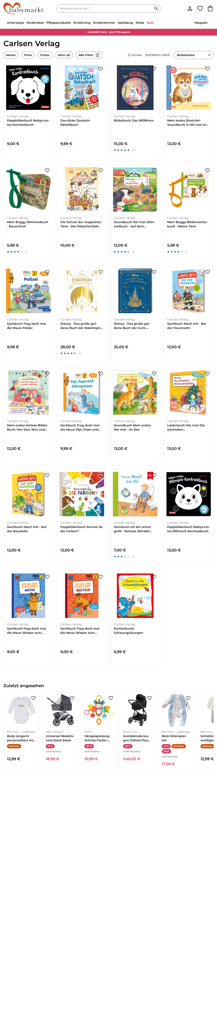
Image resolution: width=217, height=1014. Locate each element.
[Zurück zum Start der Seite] (207, 983)
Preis (28, 55)
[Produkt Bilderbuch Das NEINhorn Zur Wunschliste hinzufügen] (154, 69)
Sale (150, 23)
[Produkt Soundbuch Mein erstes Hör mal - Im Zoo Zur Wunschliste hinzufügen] (154, 373)
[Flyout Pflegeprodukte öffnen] (72, 23)
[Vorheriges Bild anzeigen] (8, 87)
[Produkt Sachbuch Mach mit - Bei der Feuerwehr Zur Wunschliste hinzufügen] (207, 272)
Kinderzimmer (104, 23)
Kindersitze (35, 23)
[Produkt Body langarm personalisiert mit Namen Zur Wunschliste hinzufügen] (33, 698)
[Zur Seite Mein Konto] (189, 8)
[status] (105, 8)
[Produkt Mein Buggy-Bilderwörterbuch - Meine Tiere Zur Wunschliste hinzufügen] (207, 170)
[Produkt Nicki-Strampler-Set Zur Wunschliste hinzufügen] (188, 698)
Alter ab (64, 55)
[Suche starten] (156, 8)
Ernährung (82, 23)
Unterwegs (15, 23)
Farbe (44, 55)
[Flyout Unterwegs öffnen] (25, 23)
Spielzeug (125, 23)
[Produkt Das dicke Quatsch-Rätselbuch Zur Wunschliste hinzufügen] (100, 69)
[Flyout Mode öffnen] (145, 23)
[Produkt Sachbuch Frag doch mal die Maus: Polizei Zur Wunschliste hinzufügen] (47, 272)
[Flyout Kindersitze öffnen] (45, 23)
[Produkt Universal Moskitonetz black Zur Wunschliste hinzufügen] (72, 698)
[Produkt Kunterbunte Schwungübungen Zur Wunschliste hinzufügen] (154, 577)
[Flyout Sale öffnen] (154, 23)
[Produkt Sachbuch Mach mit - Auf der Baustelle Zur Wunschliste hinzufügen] (47, 475)
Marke (11, 55)
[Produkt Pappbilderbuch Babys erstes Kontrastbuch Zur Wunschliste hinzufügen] (47, 69)
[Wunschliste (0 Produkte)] (200, 8)
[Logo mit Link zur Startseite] (23, 8)
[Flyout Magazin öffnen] (209, 23)
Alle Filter (86, 55)
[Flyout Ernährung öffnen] (91, 23)
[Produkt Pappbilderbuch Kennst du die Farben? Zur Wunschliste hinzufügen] (100, 475)
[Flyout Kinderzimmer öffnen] (116, 23)
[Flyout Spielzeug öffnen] (134, 23)
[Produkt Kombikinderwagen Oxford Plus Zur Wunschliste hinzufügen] (149, 698)
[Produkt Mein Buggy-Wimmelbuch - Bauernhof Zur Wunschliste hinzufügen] (47, 170)
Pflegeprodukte (58, 23)
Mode (140, 23)
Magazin (201, 23)
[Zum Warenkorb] (210, 8)
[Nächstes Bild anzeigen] (48, 87)
